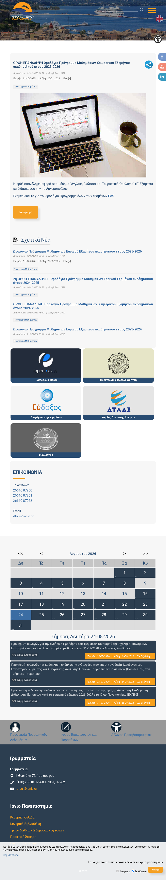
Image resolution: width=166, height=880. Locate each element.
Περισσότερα (11, 855)
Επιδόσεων (141, 871)
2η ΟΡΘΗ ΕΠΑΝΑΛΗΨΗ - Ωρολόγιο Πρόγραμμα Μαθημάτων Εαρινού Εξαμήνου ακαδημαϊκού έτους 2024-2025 (83, 281)
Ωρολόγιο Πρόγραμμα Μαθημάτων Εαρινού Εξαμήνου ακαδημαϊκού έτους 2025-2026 (77, 251)
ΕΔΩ (111, 196)
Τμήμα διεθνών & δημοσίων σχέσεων (37, 830)
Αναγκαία (124, 871)
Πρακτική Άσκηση (23, 837)
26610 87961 (22, 495)
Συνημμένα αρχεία (26, 654)
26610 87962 (22, 501)
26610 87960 (22, 490)
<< (20, 553)
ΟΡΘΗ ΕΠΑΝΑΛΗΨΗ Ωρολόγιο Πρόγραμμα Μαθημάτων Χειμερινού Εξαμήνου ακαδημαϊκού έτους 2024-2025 (83, 306)
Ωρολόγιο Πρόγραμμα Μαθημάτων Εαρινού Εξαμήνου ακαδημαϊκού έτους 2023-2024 (77, 329)
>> (145, 553)
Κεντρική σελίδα (22, 817)
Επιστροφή (25, 212)
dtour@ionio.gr (23, 516)
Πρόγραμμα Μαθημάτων (25, 86)
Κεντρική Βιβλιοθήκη (25, 824)
